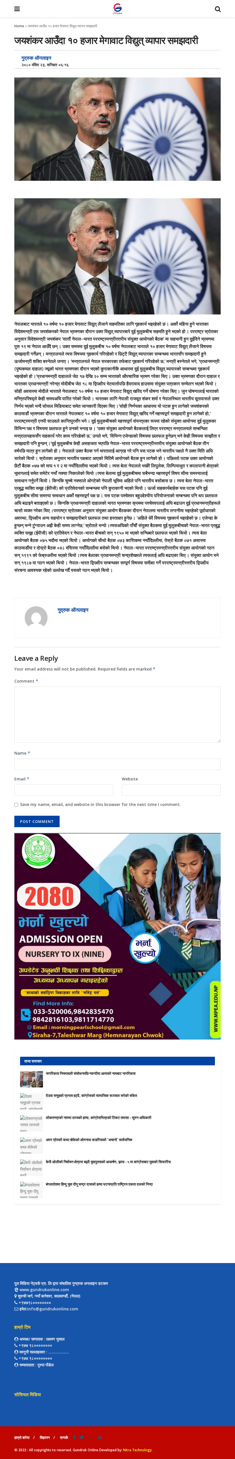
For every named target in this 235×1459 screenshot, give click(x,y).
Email (22, 779)
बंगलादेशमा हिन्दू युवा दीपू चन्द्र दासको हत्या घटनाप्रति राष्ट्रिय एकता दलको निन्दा (99, 1184)
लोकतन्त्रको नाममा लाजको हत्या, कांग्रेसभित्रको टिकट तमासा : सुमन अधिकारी (98, 1117)
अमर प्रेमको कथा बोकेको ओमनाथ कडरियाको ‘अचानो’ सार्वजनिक (89, 1139)
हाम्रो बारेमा (22, 1437)
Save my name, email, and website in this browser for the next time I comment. (100, 804)
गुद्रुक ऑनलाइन (36, 58)
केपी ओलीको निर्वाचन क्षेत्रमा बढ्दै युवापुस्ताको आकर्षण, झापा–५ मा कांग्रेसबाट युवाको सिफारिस (108, 1161)
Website (130, 779)
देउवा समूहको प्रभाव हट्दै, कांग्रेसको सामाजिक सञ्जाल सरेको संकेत (91, 1095)
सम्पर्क (64, 1437)
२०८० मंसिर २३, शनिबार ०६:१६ (43, 64)
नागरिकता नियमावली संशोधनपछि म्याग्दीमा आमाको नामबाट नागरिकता (91, 1073)
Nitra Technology (137, 1450)
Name (22, 753)
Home (19, 26)
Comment (26, 681)
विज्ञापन (45, 1437)
